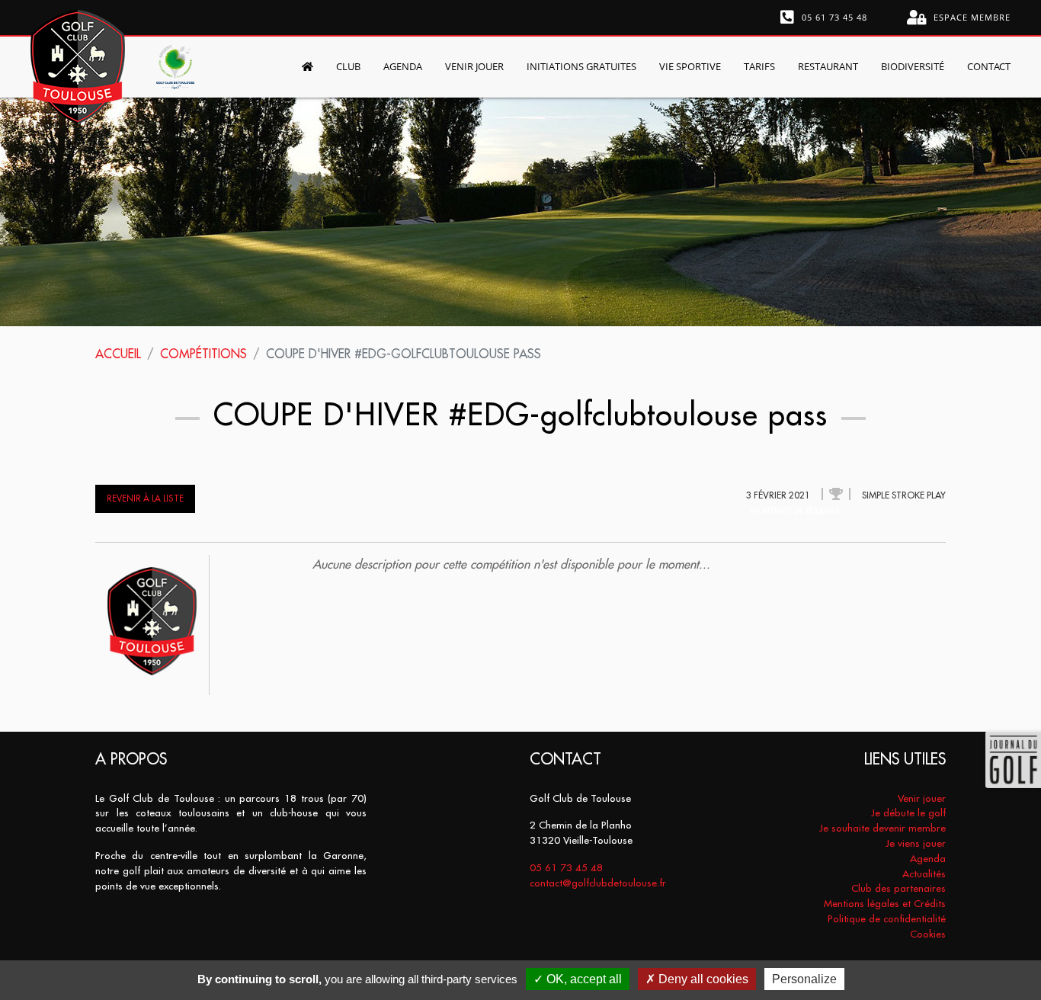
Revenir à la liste (145, 498)
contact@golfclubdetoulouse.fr (598, 883)
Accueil (118, 353)
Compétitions (203, 353)
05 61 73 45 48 (833, 17)
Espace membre (970, 17)
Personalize (804, 979)
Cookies (928, 934)
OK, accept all (582, 979)
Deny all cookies (701, 979)
